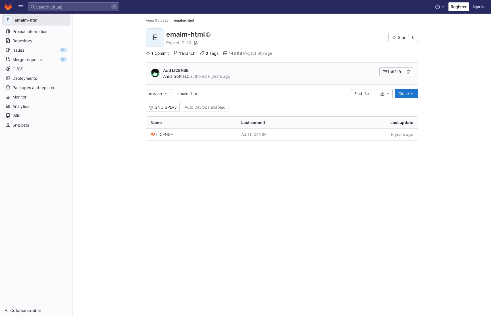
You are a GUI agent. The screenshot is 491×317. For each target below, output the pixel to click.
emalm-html (188, 93)
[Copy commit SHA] (408, 71)
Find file (361, 93)
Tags (212, 53)
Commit (160, 53)
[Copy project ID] (195, 43)
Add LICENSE (176, 70)
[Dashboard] (8, 6)
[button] (20, 6)
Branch (187, 53)
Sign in (478, 7)
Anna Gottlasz (157, 20)
